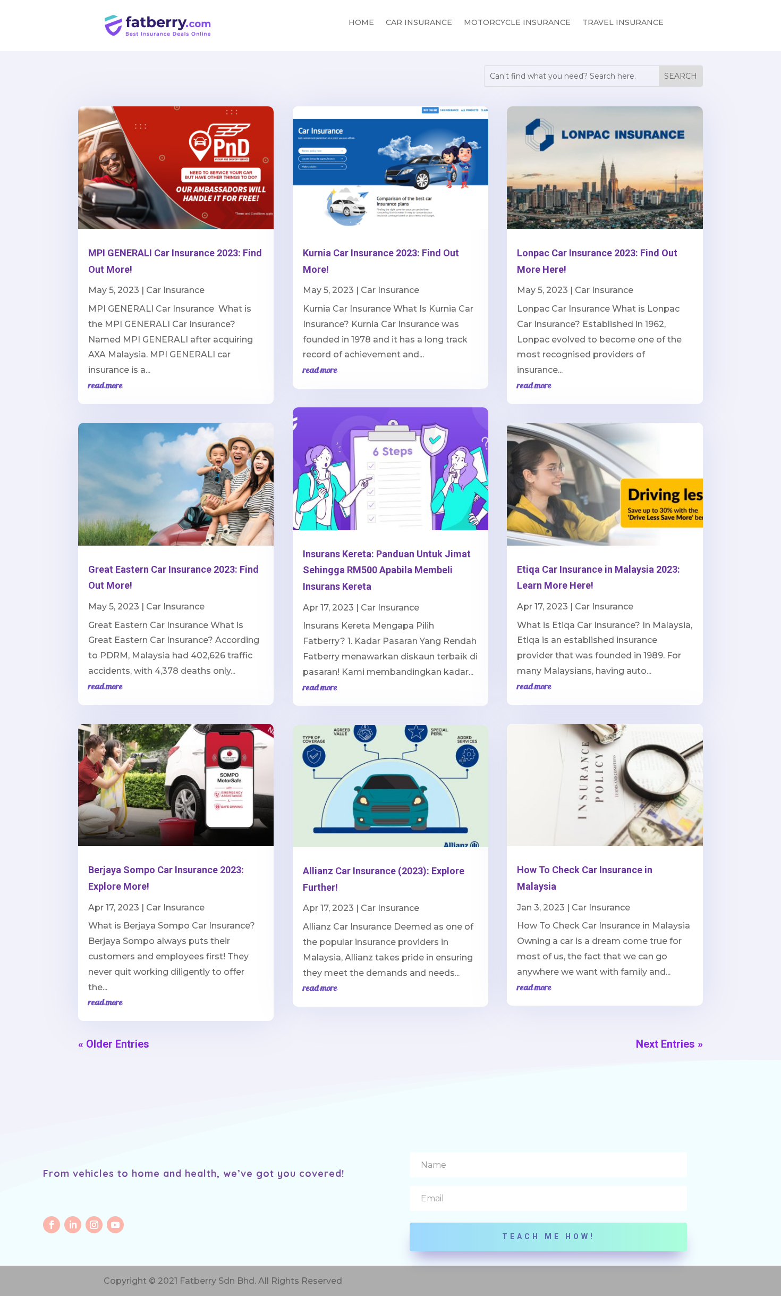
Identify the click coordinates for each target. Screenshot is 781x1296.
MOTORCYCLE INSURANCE (517, 23)
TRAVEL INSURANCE (623, 23)
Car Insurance (175, 290)
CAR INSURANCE (419, 23)
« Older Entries (113, 1044)
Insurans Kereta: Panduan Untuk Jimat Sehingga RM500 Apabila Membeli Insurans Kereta (387, 570)
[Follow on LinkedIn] (72, 1224)
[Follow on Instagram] (94, 1224)
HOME (361, 23)
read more (105, 386)
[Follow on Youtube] (115, 1224)
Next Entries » (669, 1044)
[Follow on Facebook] (51, 1224)
